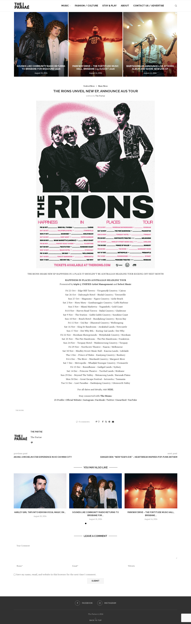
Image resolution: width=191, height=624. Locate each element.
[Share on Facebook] (103, 421)
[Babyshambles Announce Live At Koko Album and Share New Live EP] (95, 44)
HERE (110, 389)
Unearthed (121, 399)
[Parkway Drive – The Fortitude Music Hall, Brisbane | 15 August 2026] (41, 44)
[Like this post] (98, 421)
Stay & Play (109, 5)
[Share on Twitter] (106, 421)
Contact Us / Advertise (148, 5)
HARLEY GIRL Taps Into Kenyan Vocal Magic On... (40, 512)
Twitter (110, 399)
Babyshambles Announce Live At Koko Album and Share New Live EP (95, 67)
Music (65, 5)
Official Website (74, 399)
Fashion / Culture (86, 5)
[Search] (176, 5)
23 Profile (59, 399)
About (125, 5)
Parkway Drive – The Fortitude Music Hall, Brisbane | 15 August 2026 (41, 67)
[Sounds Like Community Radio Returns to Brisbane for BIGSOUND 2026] (95, 490)
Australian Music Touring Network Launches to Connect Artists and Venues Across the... (150, 66)
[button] (18, 44)
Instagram (88, 399)
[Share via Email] (113, 421)
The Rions (20, 410)
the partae (100, 95)
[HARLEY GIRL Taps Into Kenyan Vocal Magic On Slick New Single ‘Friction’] (40, 490)
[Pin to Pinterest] (109, 421)
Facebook (100, 399)
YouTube (132, 399)
